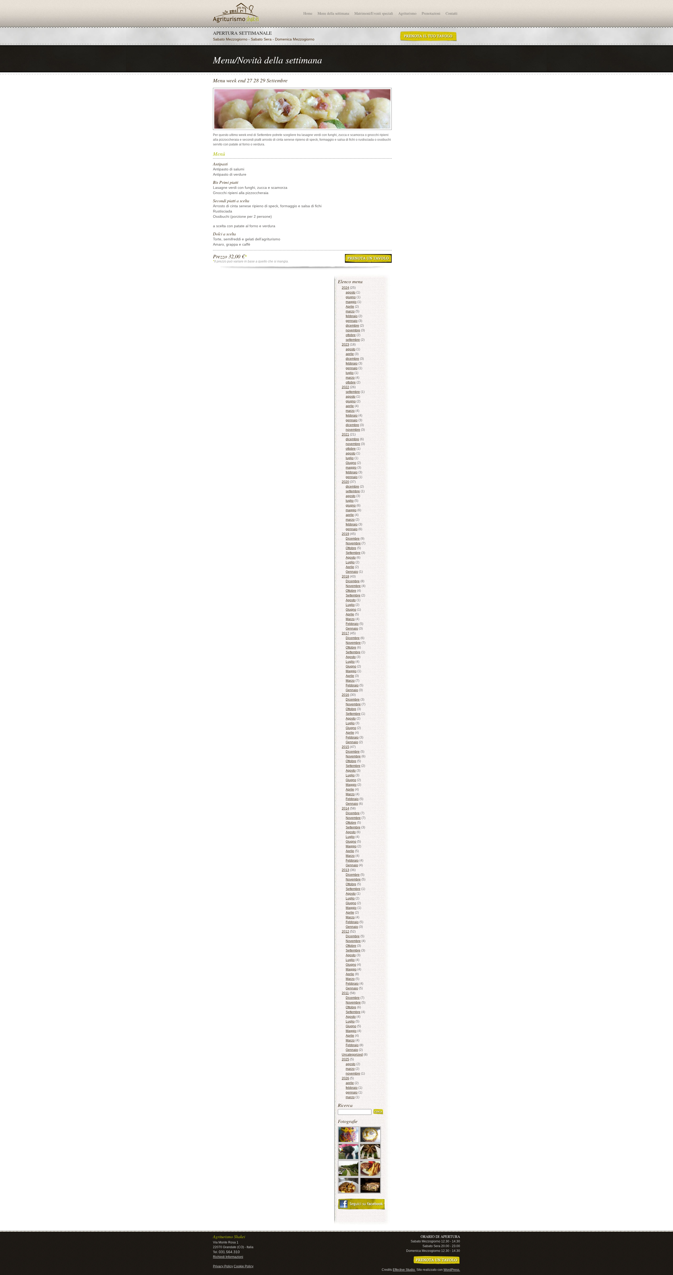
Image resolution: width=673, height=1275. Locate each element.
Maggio (351, 671)
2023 (345, 344)
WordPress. (451, 1270)
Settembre (353, 553)
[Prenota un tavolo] (436, 1260)
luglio (350, 373)
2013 (345, 870)
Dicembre (353, 538)
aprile (350, 354)
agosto (350, 292)
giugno (351, 297)
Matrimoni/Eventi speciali (373, 13)
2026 (345, 1078)
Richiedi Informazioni (228, 1257)
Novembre (353, 543)
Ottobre (351, 548)
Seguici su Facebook (361, 1204)
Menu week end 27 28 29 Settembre (236, 13)
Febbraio (352, 624)
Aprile (350, 306)
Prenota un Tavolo (368, 258)
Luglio (350, 562)
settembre (353, 340)
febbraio (352, 316)
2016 (345, 695)
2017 (345, 633)
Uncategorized (352, 1054)
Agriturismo (407, 13)
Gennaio (352, 572)
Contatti (451, 13)
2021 (345, 434)
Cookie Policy (243, 1266)
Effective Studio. (404, 1270)
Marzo (350, 619)
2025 (345, 1059)
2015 (345, 747)
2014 (345, 808)
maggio (351, 302)
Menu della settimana (333, 13)
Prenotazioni (431, 13)
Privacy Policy (223, 1266)
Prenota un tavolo (428, 36)
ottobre (351, 335)
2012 (345, 931)
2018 (345, 576)
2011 (345, 993)
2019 (345, 534)
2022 (345, 387)
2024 (345, 288)
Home (307, 13)
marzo (350, 311)
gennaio (352, 321)
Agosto (351, 557)
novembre (353, 330)
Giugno (351, 463)
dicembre (352, 325)
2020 (345, 482)
